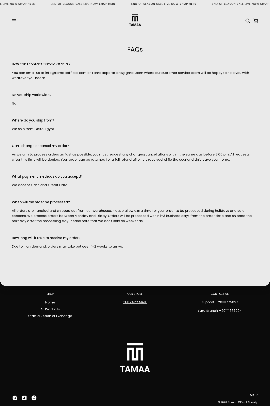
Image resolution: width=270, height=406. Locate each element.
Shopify (253, 402)
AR (252, 395)
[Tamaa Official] (135, 21)
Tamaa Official (237, 402)
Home (50, 302)
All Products (50, 309)
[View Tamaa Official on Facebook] (33, 398)
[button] (248, 21)
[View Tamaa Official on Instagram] (14, 398)
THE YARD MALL (135, 302)
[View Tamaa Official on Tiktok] (23, 398)
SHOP (50, 294)
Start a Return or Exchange (50, 316)
